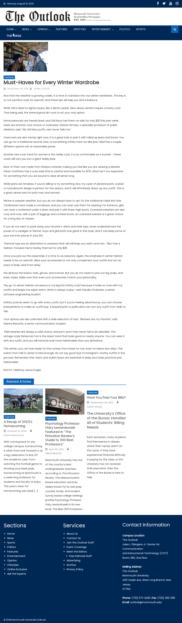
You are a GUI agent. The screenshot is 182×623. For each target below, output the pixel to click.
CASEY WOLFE (94, 406)
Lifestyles (79, 29)
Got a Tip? (13, 36)
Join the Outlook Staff (80, 542)
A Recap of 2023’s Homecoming (18, 424)
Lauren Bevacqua (14, 435)
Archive (71, 565)
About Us (72, 533)
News (25, 29)
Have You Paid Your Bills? (106, 397)
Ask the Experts (16, 574)
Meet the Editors (77, 551)
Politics (124, 29)
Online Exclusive (17, 569)
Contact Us (74, 538)
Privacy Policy (75, 569)
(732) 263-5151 (166, 598)
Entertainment (101, 29)
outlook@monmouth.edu (146, 602)
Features (61, 29)
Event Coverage (77, 547)
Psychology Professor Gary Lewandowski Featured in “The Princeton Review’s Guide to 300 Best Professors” (62, 433)
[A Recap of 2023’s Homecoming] (23, 400)
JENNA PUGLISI (41, 88)
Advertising (73, 560)
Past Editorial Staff (80, 556)
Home (10, 29)
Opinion (42, 29)
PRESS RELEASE (53, 453)
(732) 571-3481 (141, 598)
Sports (141, 29)
